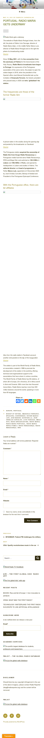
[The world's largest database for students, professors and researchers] (22, 649)
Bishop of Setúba (13, 414)
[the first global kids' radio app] (14, 580)
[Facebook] (18, 401)
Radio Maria (35, 421)
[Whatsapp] (34, 401)
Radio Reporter (16, 3)
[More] (39, 401)
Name (6, 478)
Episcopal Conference (16, 416)
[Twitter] (22, 401)
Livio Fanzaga (29, 420)
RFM (19, 427)
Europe (9, 410)
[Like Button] (6, 31)
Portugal (17, 410)
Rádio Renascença (26, 425)
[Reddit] (26, 401)
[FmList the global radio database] (15, 660)
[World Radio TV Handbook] (13, 567)
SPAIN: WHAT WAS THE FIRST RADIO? (18, 600)
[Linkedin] (30, 401)
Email (5, 489)
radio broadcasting (20, 421)
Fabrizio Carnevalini (25, 17)
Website (6, 500)
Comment (7, 448)
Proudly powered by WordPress (14, 722)
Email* (5, 624)
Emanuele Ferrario (30, 414)
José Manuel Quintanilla (21, 418)
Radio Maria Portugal (16, 424)
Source (5, 54)
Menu (23, 12)
